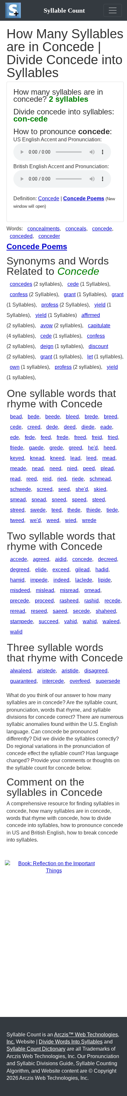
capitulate (99, 325)
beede (52, 416)
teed (56, 510)
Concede (48, 198)
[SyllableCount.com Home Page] (14, 10)
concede (102, 228)
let (90, 356)
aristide (70, 670)
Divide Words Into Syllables (71, 1041)
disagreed (95, 670)
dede (52, 427)
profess (49, 305)
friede (16, 447)
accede (18, 559)
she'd (82, 489)
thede (73, 510)
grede (56, 447)
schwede (20, 489)
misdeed (20, 590)
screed (44, 489)
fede (30, 437)
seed (64, 489)
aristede (46, 670)
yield (100, 305)
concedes (21, 284)
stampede (21, 621)
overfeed (80, 681)
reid (47, 479)
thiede (93, 510)
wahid (90, 621)
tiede (112, 510)
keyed (17, 458)
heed (109, 447)
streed (17, 510)
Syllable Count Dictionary (36, 1049)
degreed (19, 569)
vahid (70, 621)
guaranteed (23, 681)
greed (75, 447)
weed (53, 520)
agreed (41, 559)
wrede (89, 520)
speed (79, 499)
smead (18, 499)
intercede (53, 681)
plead (107, 468)
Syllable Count (64, 10)
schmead (100, 479)
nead (38, 468)
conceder (49, 236)
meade (18, 468)
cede (73, 284)
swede (38, 510)
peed (89, 468)
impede (39, 580)
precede (19, 600)
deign (46, 346)
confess (19, 294)
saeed (60, 611)
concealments (43, 228)
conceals (75, 228)
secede (81, 611)
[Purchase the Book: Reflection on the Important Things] (54, 866)
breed (110, 416)
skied (100, 489)
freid (97, 437)
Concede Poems (83, 198)
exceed (60, 569)
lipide (104, 580)
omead (92, 590)
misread (69, 590)
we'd (35, 520)
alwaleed (20, 670)
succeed (48, 621)
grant (70, 294)
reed (31, 479)
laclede (83, 580)
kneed (57, 458)
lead (75, 458)
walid (16, 632)
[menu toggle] (113, 10)
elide (41, 569)
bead (16, 416)
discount (98, 346)
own (15, 367)
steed (98, 499)
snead (39, 499)
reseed (39, 611)
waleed (111, 621)
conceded (21, 236)
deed (70, 427)
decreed (107, 559)
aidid (60, 559)
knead (37, 458)
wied (70, 520)
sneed (59, 499)
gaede (36, 447)
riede (78, 479)
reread (17, 611)
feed (46, 437)
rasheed (69, 600)
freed (80, 437)
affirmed (90, 315)
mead (108, 458)
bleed (72, 416)
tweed (17, 520)
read (15, 479)
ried (61, 479)
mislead (45, 590)
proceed (44, 600)
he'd (93, 447)
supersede (108, 681)
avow (46, 325)
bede (33, 416)
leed (91, 458)
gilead (82, 569)
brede (91, 416)
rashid (91, 600)
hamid (17, 580)
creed (33, 427)
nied (72, 468)
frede (62, 437)
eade (106, 427)
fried (113, 437)
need (55, 468)
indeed (61, 580)
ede (14, 437)
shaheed (106, 611)
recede (112, 600)
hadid (101, 569)
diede (87, 427)
